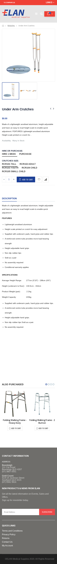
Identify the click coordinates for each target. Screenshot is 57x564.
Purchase (25, 154)
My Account (7, 545)
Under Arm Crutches (18, 109)
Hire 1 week (9, 154)
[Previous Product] (50, 108)
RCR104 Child (29, 168)
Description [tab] (9, 198)
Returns (5, 538)
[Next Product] (53, 108)
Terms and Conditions (12, 531)
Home (3, 26)
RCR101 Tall (9, 164)
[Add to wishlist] (39, 179)
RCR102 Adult (28, 164)
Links (49, 2)
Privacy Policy (8, 534)
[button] (46, 384)
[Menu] (36, 14)
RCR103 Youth (10, 168)
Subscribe (47, 512)
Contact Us (7, 542)
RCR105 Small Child (13, 171)
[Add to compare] (46, 179)
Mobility (11, 26)
